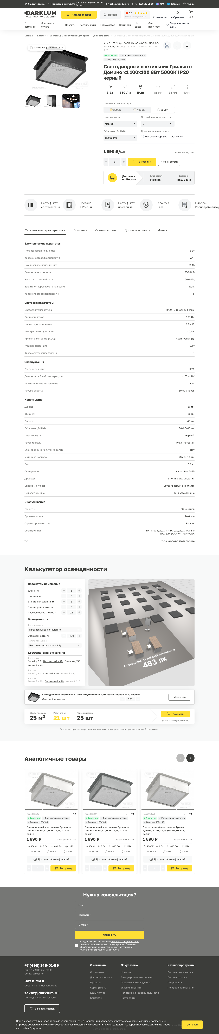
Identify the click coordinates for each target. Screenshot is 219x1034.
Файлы (163, 230)
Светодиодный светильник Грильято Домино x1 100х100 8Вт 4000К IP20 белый (165, 830)
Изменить (180, 697)
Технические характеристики (45, 230)
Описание (80, 230)
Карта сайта (128, 997)
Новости (126, 972)
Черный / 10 (73, 681)
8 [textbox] (143, 123)
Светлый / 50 (72, 661)
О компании (97, 972)
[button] (190, 758)
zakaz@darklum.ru (119, 4)
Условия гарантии (131, 987)
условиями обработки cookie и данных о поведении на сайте (77, 1024)
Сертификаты (88, 24)
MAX (162, 4)
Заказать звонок (36, 4)
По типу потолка (177, 977)
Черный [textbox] (109, 123)
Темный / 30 (35, 665)
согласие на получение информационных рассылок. (106, 948)
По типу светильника (180, 972)
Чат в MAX (34, 981)
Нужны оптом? (169, 161)
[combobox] (120, 124)
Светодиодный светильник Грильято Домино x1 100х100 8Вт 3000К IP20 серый (107, 830)
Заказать (178, 713)
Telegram (175, 4)
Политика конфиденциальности (140, 992)
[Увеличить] (123, 162)
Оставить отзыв (106, 230)
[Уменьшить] (106, 162)
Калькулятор (107, 24)
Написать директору (61, 4)
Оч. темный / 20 (54, 681)
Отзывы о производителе (135, 982)
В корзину (145, 161)
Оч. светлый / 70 (53, 661)
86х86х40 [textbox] (111, 137)
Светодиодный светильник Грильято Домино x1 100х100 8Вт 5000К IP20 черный (91, 694)
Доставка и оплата (137, 230)
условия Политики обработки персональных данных (108, 945)
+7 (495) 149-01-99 (144, 4)
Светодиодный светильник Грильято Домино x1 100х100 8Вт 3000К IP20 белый (49, 830)
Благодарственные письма (136, 977)
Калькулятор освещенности (48, 47)
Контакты (125, 24)
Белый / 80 (34, 661)
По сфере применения (181, 987)
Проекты (70, 24)
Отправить (109, 934)
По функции (175, 982)
